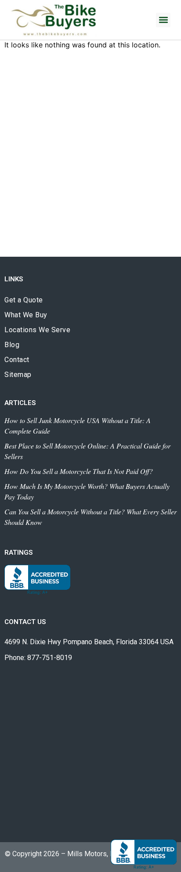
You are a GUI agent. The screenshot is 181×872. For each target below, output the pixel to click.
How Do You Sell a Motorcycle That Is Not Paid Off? (78, 471)
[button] (163, 20)
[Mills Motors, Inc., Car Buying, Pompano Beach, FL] (37, 580)
